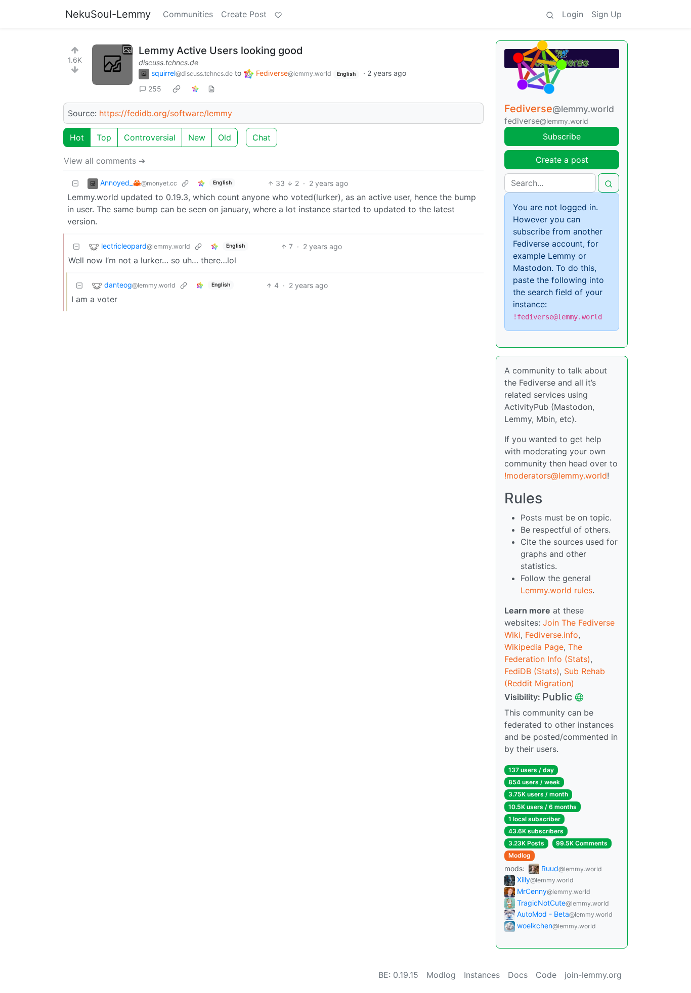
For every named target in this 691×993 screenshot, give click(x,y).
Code (546, 975)
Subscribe (562, 136)
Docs (518, 975)
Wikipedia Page (534, 647)
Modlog (519, 855)
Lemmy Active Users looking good (221, 50)
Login (572, 14)
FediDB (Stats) (531, 671)
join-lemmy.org (593, 975)
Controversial (150, 137)
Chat (261, 137)
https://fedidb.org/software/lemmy (165, 113)
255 (154, 88)
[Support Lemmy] (278, 14)
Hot (77, 137)
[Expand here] (112, 64)
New (196, 137)
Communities (188, 14)
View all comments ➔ (104, 161)
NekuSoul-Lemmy (108, 14)
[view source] (211, 88)
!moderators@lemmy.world (555, 475)
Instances (482, 975)
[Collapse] (75, 183)
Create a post (562, 160)
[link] (176, 89)
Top (104, 137)
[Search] (550, 14)
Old (224, 137)
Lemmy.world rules (556, 590)
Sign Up (606, 14)
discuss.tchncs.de (168, 62)
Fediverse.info (551, 635)
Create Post (244, 14)
